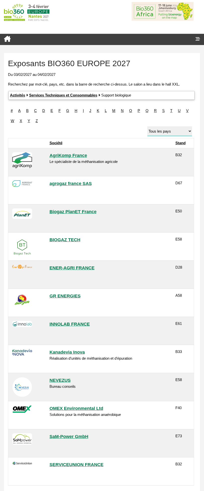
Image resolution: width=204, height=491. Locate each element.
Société (56, 143)
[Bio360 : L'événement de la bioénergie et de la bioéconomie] (96, 39)
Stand (180, 143)
